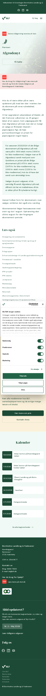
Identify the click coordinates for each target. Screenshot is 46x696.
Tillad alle (23, 376)
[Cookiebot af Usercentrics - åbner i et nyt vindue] (29, 304)
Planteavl (6, 47)
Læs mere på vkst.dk (16, 582)
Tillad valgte (23, 383)
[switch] (40, 347)
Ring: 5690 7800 (9, 569)
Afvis (23, 390)
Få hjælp (18, 62)
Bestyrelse (6, 674)
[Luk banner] (43, 304)
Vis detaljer (35, 369)
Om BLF (5, 671)
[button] (41, 18)
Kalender (6, 679)
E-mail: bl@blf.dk (9, 571)
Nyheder (5, 677)
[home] (6, 18)
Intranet (5, 682)
